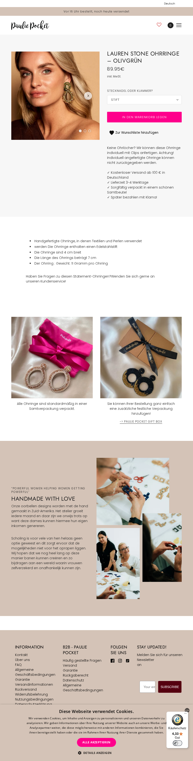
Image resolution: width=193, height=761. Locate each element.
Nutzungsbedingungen (34, 699)
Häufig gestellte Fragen (82, 660)
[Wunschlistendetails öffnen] (159, 24)
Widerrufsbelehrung (31, 694)
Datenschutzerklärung (33, 704)
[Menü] (185, 714)
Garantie (22, 679)
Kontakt (21, 654)
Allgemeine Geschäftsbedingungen (35, 672)
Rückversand (26, 689)
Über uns (22, 659)
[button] (96, 752)
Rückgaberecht (75, 675)
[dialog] (96, 733)
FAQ (18, 664)
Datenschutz (73, 680)
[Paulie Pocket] (30, 25)
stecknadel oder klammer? (130, 91)
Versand (70, 665)
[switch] (177, 743)
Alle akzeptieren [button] (96, 742)
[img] (112, 660)
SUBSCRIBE (170, 687)
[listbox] (187, 710)
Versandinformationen (34, 684)
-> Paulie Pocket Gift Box (141, 421)
